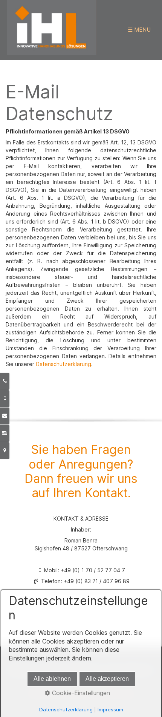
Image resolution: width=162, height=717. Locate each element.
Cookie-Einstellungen (80, 693)
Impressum (110, 709)
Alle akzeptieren (107, 679)
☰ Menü (139, 29)
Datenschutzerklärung (63, 364)
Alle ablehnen (52, 679)
